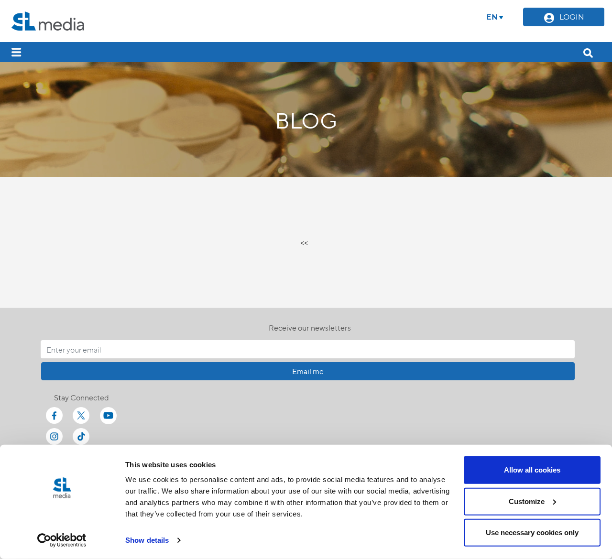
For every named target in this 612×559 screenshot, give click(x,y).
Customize (527, 501)
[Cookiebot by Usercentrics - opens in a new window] (62, 540)
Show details (147, 540)
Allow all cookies (532, 470)
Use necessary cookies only (532, 532)
